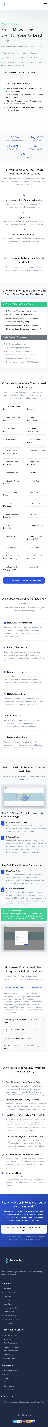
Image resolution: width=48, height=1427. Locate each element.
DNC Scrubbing (10, 1315)
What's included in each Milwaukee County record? (21, 1047)
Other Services (10, 1292)
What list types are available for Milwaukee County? (22, 1020)
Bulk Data (8, 1323)
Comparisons (9, 1300)
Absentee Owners (11, 1351)
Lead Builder (9, 1312)
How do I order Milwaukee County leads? (20, 1039)
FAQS (6, 1374)
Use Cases (8, 1304)
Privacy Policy (9, 1390)
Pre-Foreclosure (10, 1343)
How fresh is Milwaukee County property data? (23, 987)
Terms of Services (11, 1370)
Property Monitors (11, 1308)
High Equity (8, 1354)
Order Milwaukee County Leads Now (25, 580)
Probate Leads (10, 1358)
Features (7, 1296)
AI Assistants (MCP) (12, 1319)
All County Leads (10, 1335)
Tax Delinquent (10, 1339)
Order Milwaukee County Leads (21, 73)
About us (7, 1288)
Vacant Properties (11, 1347)
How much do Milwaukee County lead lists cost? (21, 1030)
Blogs (6, 1378)
